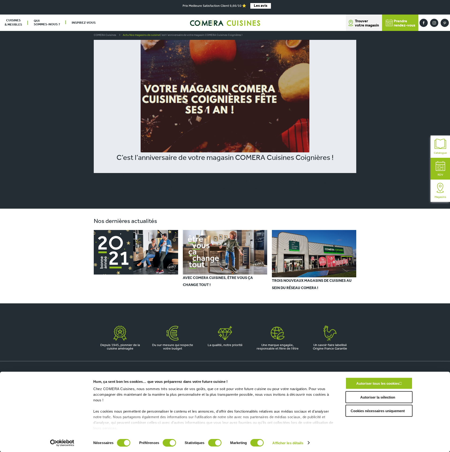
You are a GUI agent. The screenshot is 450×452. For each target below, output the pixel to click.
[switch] (169, 442)
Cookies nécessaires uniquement (378, 411)
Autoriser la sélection (377, 397)
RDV (440, 174)
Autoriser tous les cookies (377, 383)
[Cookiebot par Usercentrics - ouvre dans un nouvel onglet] (62, 442)
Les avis (260, 6)
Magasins (440, 197)
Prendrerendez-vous (404, 23)
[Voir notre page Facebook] (424, 23)
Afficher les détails (287, 443)
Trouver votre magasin (367, 23)
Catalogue (440, 153)
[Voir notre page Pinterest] (445, 23)
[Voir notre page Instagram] (434, 23)
